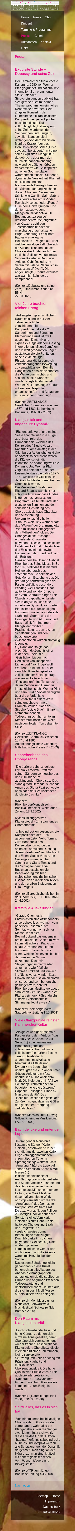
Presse (26, 35)
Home (25, 17)
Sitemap (42, 1496)
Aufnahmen (29, 42)
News (37, 17)
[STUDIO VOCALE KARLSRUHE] (35, 9)
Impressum (52, 1501)
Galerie (39, 35)
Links (24, 48)
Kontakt (46, 42)
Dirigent (26, 23)
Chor (48, 17)
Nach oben (22, 1485)
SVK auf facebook (47, 1512)
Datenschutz (51, 1506)
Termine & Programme (36, 29)
